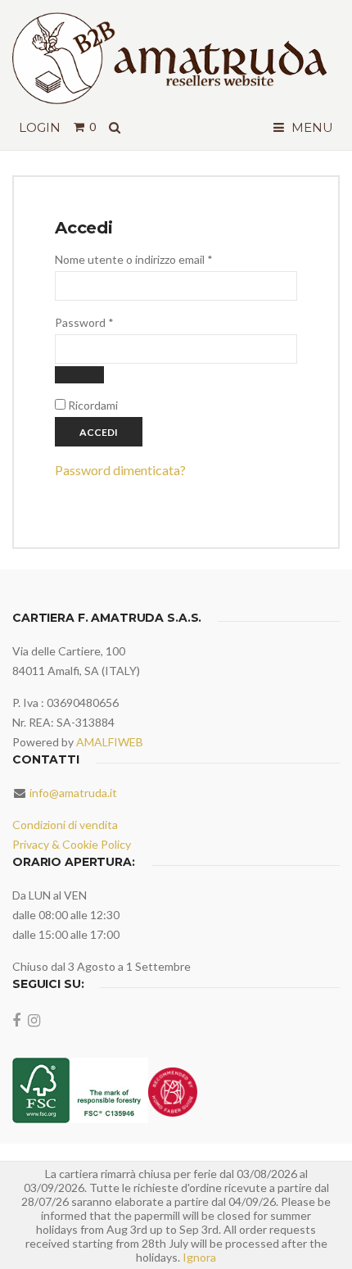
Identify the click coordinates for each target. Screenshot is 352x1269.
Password (108, 322)
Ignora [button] (199, 1257)
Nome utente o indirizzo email (157, 259)
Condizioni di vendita (65, 825)
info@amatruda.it (73, 793)
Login (40, 127)
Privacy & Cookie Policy (71, 844)
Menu (310, 127)
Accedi (98, 432)
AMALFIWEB (109, 742)
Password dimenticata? (120, 470)
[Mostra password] (79, 374)
